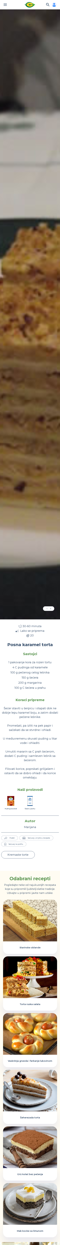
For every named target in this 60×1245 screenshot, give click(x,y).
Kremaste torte (18, 854)
